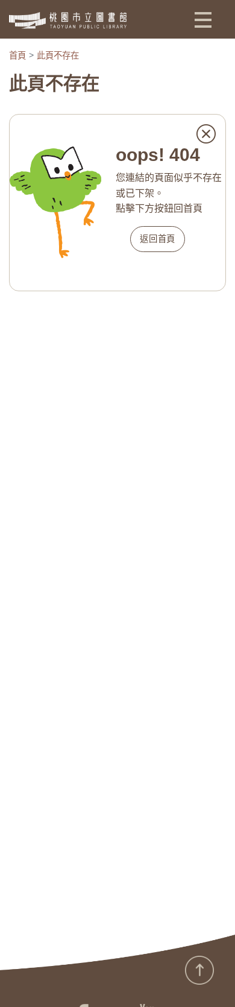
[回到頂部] (199, 970)
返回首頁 (157, 239)
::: (3, 977)
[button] (203, 19)
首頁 (17, 55)
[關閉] (206, 134)
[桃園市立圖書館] (68, 20)
